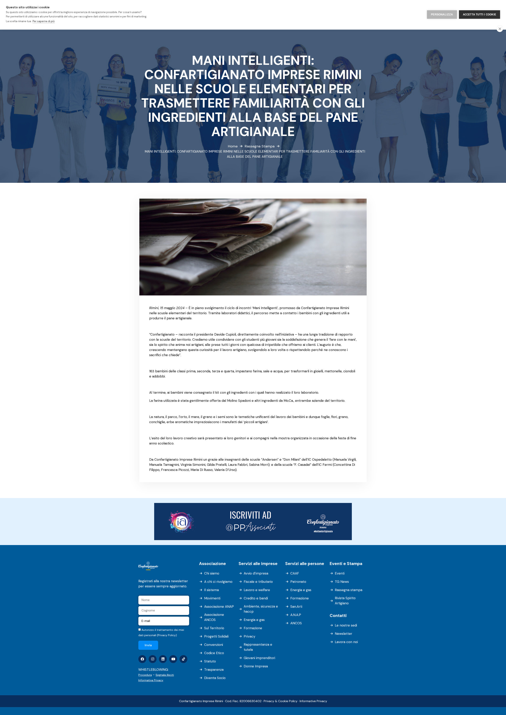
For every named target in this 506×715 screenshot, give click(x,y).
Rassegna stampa (348, 590)
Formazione (253, 628)
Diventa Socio (215, 678)
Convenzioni (213, 644)
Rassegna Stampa (260, 146)
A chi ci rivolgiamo (218, 581)
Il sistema (211, 590)
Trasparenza (214, 669)
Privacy (249, 636)
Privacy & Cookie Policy (280, 701)
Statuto (210, 661)
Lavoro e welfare (257, 590)
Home (233, 146)
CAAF (294, 573)
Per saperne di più (44, 21)
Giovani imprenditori (259, 658)
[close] (500, 28)
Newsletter (343, 633)
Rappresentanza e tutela (258, 647)
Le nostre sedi (346, 625)
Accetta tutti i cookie (479, 14)
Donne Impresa (256, 666)
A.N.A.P (295, 615)
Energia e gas (254, 620)
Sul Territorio (214, 628)
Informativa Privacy (150, 680)
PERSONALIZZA (442, 14)
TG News (342, 581)
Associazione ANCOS (214, 617)
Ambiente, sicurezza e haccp (261, 609)
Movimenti (212, 598)
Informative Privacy (313, 701)
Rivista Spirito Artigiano (345, 600)
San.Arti (296, 606)
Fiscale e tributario (258, 581)
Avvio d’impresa (256, 573)
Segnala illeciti (165, 675)
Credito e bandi (256, 598)
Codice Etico (214, 653)
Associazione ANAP (219, 606)
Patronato (298, 581)
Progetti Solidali (216, 636)
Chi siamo (211, 573)
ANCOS (296, 623)
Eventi (340, 573)
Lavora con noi (346, 642)
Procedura (145, 675)
